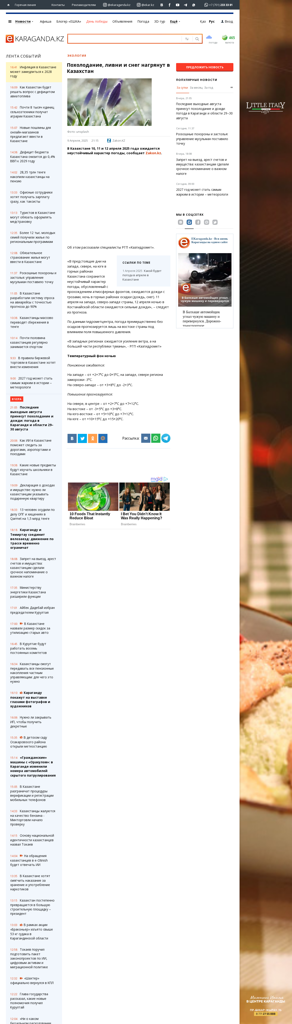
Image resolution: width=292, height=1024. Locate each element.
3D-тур (159, 21)
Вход (229, 21)
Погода (143, 21)
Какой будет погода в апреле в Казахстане (142, 275)
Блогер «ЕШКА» (68, 21)
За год (208, 87)
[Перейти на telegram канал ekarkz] (185, 5)
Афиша (45, 21)
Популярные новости (196, 80)
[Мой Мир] (102, 438)
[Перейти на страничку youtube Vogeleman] (177, 5)
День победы (96, 21)
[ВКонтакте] (72, 438)
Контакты (58, 5)
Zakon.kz (153, 153)
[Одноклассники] (92, 438)
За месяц (196, 87)
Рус (212, 21)
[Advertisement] (118, 200)
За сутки (182, 87)
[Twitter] (82, 438)
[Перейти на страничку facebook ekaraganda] (169, 5)
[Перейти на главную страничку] (9, 5)
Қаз (203, 21)
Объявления (122, 21)
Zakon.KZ (118, 140)
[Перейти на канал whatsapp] (193, 5)
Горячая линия (25, 5)
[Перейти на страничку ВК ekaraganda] (161, 5)
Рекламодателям (84, 5)
